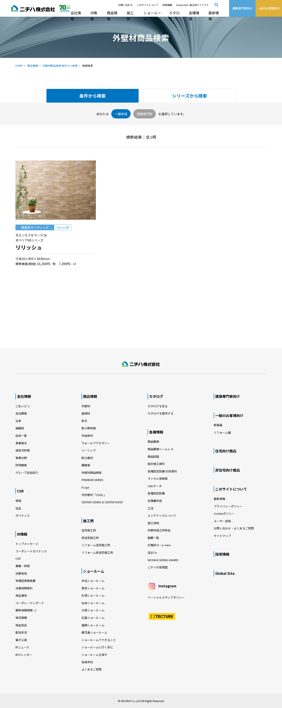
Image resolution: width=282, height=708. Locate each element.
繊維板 (86, 465)
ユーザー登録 (222, 521)
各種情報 (194, 15)
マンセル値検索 (158, 478)
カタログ (174, 15)
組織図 (19, 428)
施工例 (130, 15)
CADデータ (155, 486)
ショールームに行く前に (97, 647)
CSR (20, 491)
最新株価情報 (24, 610)
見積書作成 (155, 501)
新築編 (218, 425)
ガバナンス (22, 515)
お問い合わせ (125, 5)
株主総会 (21, 625)
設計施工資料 (156, 464)
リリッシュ (28, 247)
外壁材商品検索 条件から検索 (60, 65)
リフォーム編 (222, 432)
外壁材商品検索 (92, 472)
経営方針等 (22, 450)
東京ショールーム (93, 588)
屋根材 (86, 413)
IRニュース (22, 647)
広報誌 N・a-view (159, 545)
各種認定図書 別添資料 (162, 471)
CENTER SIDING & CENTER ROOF (102, 502)
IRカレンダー (23, 655)
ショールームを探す (94, 655)
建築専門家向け (227, 396)
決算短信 (21, 573)
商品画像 (153, 441)
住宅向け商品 (225, 451)
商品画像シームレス (160, 449)
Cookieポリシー (224, 513)
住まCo (152, 552)
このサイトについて (147, 5)
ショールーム (152, 15)
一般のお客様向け (229, 415)
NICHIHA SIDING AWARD (163, 560)
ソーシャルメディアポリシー (166, 597)
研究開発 (21, 465)
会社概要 (21, 413)
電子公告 (21, 640)
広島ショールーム (93, 618)
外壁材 (86, 406)
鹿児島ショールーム (94, 632)
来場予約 (87, 662)
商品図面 (153, 456)
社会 (18, 508)
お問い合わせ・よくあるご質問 (234, 528)
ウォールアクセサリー (96, 443)
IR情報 (93, 15)
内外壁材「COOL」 (94, 495)
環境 (18, 501)
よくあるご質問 (92, 669)
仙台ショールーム (93, 603)
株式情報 (21, 618)
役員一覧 (21, 435)
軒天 (84, 421)
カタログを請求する (160, 413)
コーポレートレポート (29, 603)
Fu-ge (85, 487)
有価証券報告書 (25, 581)
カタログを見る (158, 406)
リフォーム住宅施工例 (96, 545)
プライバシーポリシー (228, 506)
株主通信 (21, 595)
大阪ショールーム (93, 610)
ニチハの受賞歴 (158, 567)
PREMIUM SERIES (92, 480)
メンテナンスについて (162, 515)
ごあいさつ (22, 406)
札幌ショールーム (93, 595)
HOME (19, 65)
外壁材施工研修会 (159, 530)
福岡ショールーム (93, 625)
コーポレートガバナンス (31, 551)
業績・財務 (22, 566)
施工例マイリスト (199, 5)
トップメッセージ (26, 544)
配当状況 (21, 632)
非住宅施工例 (90, 538)
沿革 (18, 421)
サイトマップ (222, 536)
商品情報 (112, 15)
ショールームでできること (99, 640)
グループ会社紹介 (26, 472)
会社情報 (75, 15)
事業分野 (21, 458)
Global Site (182, 5)
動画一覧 (155, 538)
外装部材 (87, 435)
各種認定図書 (156, 493)
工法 (150, 508)
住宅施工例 (89, 530)
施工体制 (153, 523)
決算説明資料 (24, 588)
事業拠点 (21, 443)
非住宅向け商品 (227, 470)
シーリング (89, 450)
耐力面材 (87, 458)
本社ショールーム (93, 581)
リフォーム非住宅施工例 (97, 552)
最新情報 (213, 15)
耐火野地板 (89, 428)
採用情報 (167, 5)
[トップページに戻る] (141, 364)
